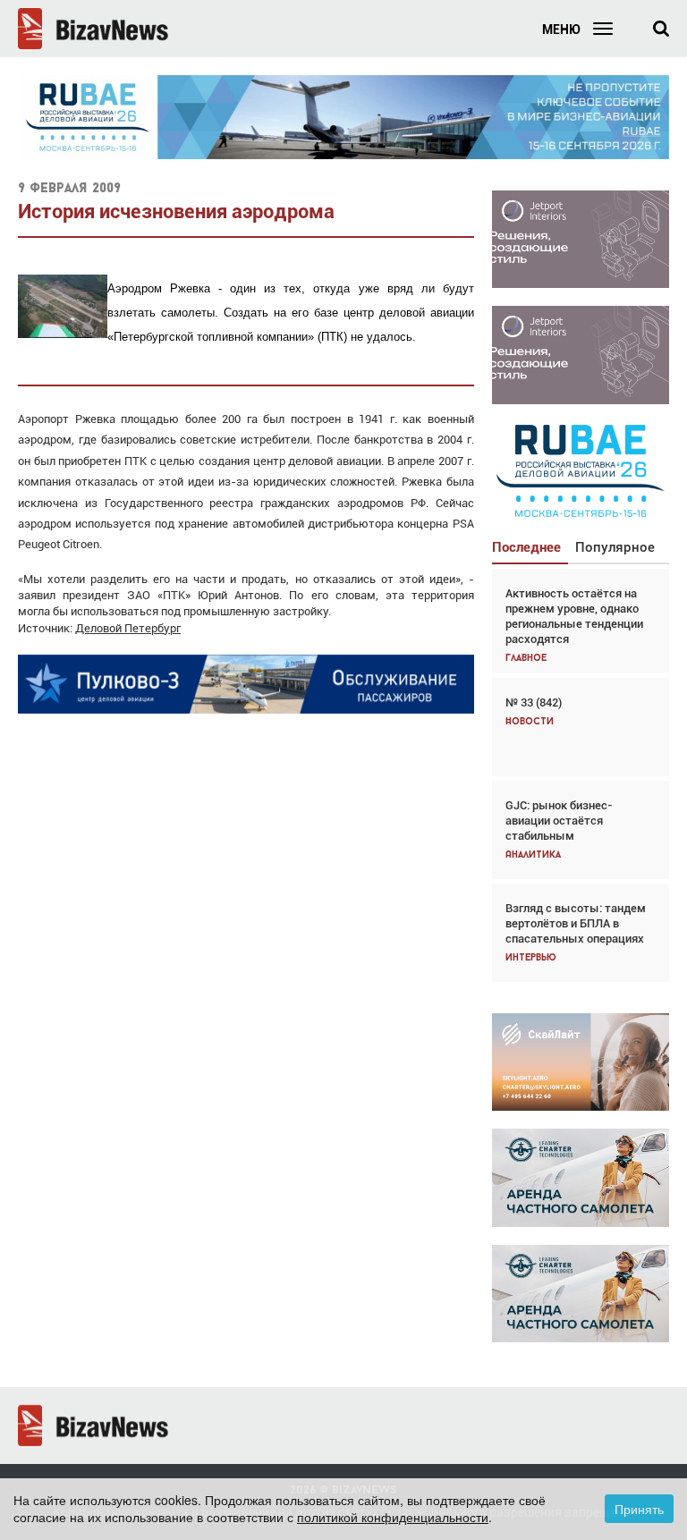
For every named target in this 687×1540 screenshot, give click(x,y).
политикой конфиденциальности (392, 1517)
